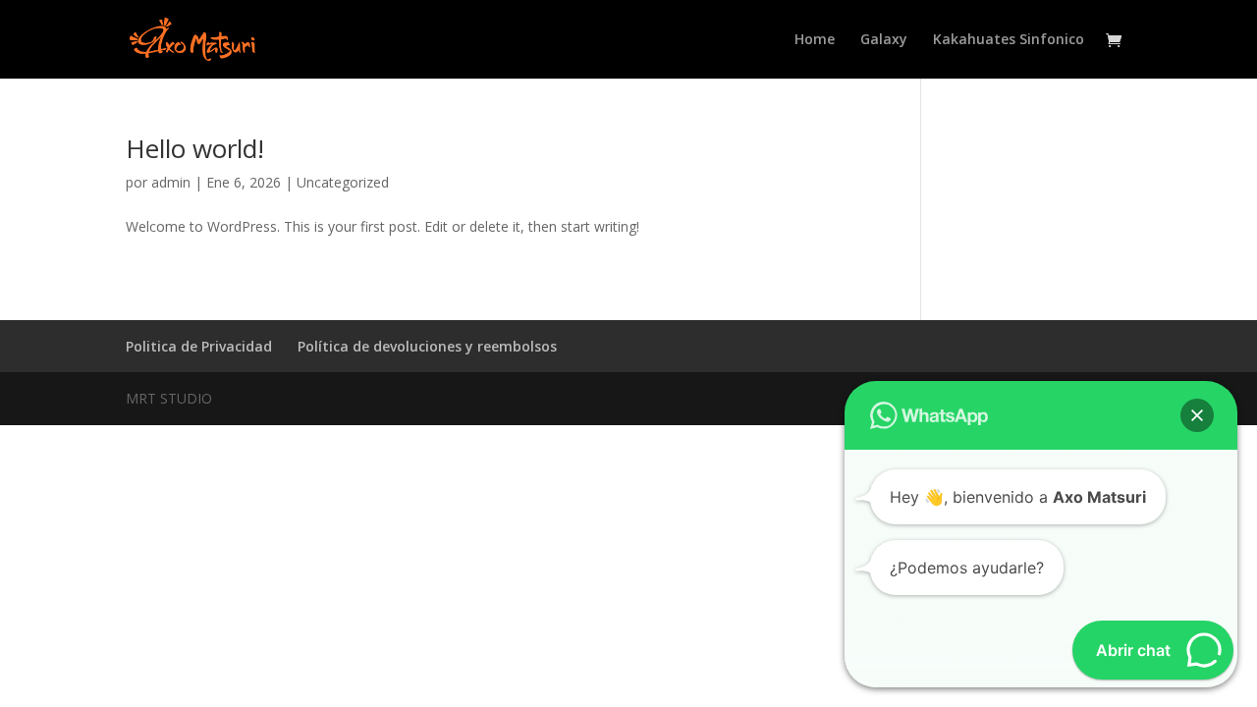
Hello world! (195, 148)
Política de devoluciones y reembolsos (427, 346)
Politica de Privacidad (199, 346)
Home (814, 40)
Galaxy (883, 40)
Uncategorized (343, 182)
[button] (1197, 415)
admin (171, 182)
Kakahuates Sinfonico (1008, 40)
